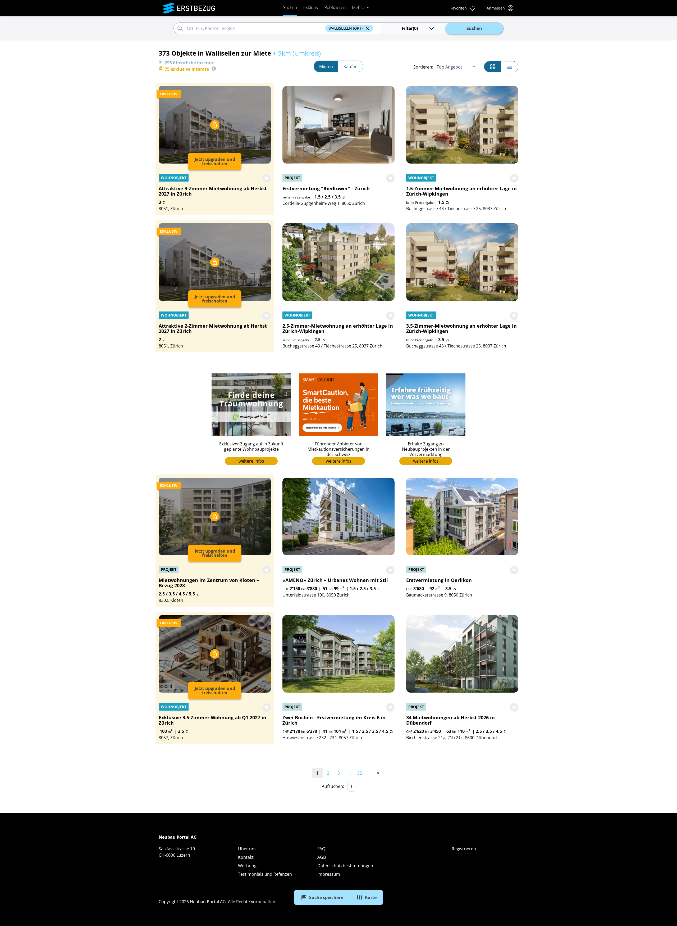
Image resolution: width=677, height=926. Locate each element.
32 (359, 773)
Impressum (328, 874)
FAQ (321, 849)
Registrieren (464, 849)
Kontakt (246, 857)
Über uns (247, 849)
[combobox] (255, 28)
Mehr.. (358, 7)
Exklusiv (310, 7)
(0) (410, 28)
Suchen (290, 7)
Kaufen (351, 66)
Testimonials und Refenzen (265, 874)
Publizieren (335, 7)
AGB (321, 857)
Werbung (247, 866)
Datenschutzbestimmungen (345, 866)
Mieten (326, 66)
